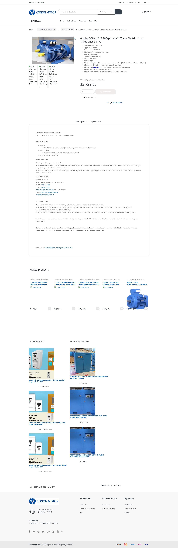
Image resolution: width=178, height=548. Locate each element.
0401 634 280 (45, 185)
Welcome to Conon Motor (36, 2)
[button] (74, 38)
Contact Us (93, 21)
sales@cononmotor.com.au (45, 195)
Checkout (146, 2)
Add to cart (107, 92)
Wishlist (131, 2)
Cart (138, 2)
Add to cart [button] (49, 308)
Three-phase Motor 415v (47, 29)
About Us (82, 21)
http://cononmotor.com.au (44, 190)
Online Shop (71, 21)
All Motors (36, 21)
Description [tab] (81, 121)
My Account (121, 2)
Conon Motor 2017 (36, 545)
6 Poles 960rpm (67, 29)
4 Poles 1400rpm (59, 280)
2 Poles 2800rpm (35, 280)
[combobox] (78, 12)
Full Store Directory (108, 509)
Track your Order (130, 509)
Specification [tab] (96, 121)
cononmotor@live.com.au (49, 192)
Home (62, 21)
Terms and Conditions (87, 509)
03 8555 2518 (45, 187)
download (96, 67)
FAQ (81, 513)
